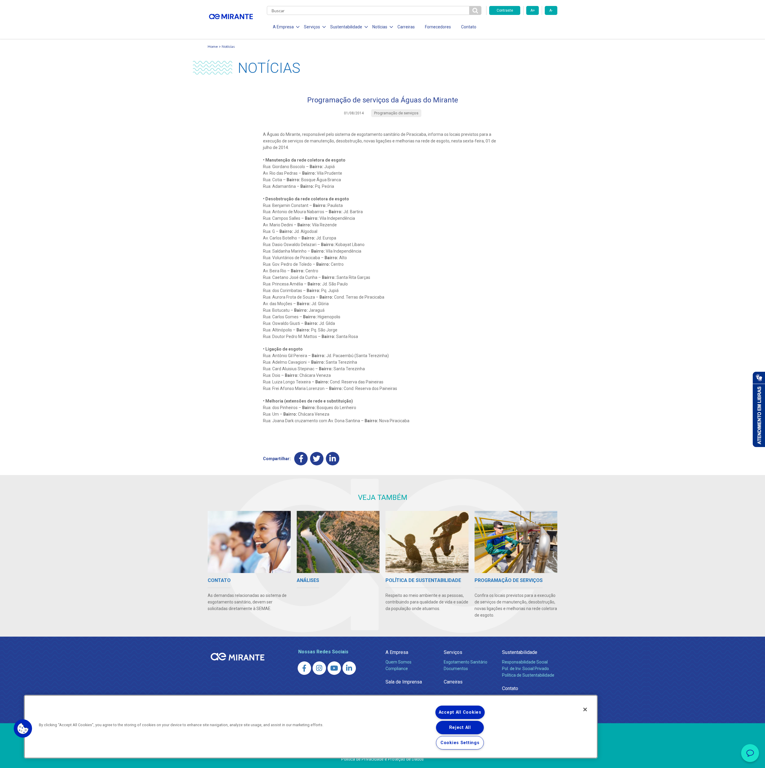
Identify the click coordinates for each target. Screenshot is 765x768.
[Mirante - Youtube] (334, 668)
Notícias (228, 46)
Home (213, 46)
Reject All (460, 727)
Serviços (453, 652)
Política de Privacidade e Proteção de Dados (382, 759)
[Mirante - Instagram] (319, 668)
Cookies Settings (460, 742)
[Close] (585, 709)
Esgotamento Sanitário (465, 662)
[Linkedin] (332, 458)
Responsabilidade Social (525, 662)
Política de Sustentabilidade (528, 675)
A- (551, 10)
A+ (532, 10)
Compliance (396, 668)
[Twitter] (317, 458)
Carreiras (406, 26)
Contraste (505, 10)
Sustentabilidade (519, 652)
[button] (23, 728)
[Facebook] (301, 458)
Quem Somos (398, 662)
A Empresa (396, 652)
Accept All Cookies (460, 712)
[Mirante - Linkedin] (349, 668)
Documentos (456, 668)
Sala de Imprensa (403, 682)
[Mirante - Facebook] (304, 668)
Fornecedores (438, 26)
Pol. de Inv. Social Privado (525, 668)
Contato (468, 26)
